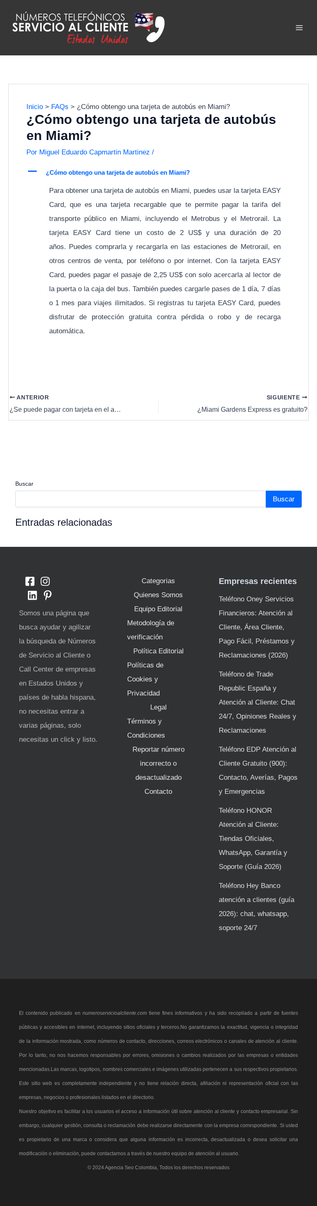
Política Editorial (158, 651)
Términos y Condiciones (146, 728)
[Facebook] (30, 581)
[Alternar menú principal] (299, 27)
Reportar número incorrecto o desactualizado (158, 763)
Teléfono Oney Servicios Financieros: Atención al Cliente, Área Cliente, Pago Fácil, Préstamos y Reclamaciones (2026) (257, 627)
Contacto (158, 791)
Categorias (158, 581)
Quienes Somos (158, 595)
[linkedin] (32, 595)
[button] (158, 173)
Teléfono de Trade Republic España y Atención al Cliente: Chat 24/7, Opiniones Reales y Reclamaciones (257, 702)
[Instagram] (45, 581)
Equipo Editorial (158, 609)
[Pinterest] (48, 595)
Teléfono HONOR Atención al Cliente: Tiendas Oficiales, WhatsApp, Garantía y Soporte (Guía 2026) (253, 839)
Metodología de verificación (150, 630)
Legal (158, 707)
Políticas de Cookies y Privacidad (145, 679)
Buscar (24, 483)
